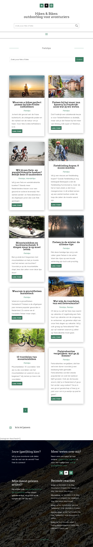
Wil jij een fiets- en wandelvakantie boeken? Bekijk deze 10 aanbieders (27, 172)
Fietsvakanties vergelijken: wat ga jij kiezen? (66, 353)
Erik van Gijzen (56, 512)
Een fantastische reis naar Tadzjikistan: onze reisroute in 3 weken (66, 515)
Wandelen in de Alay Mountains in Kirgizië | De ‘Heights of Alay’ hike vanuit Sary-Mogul (65, 488)
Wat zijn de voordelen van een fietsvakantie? (66, 302)
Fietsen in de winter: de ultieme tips (66, 243)
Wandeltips (30, 178)
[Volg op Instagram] (51, 6)
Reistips (70, 307)
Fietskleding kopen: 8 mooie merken (66, 166)
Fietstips (26, 110)
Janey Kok (44, 539)
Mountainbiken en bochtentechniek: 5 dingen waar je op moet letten (27, 246)
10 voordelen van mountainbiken (27, 358)
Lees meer (17, 131)
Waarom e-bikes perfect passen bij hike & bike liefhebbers (26, 104)
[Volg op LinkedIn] (42, 6)
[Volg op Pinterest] (46, 6)
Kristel (53, 485)
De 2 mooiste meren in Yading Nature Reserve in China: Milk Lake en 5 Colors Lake (65, 525)
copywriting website (67, 459)
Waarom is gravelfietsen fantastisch (27, 292)
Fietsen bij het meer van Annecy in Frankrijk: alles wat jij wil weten (66, 104)
